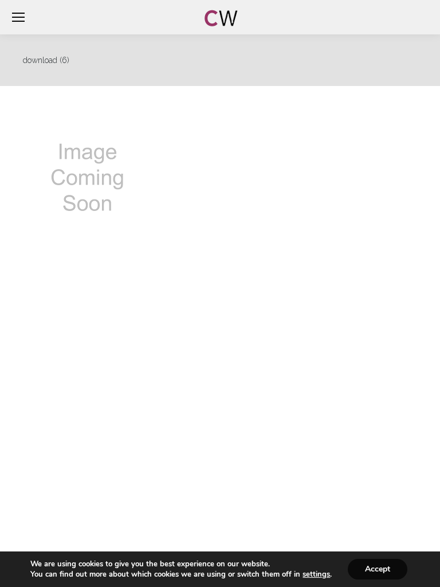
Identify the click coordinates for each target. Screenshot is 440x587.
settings (316, 574)
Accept (377, 568)
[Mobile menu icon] (18, 17)
